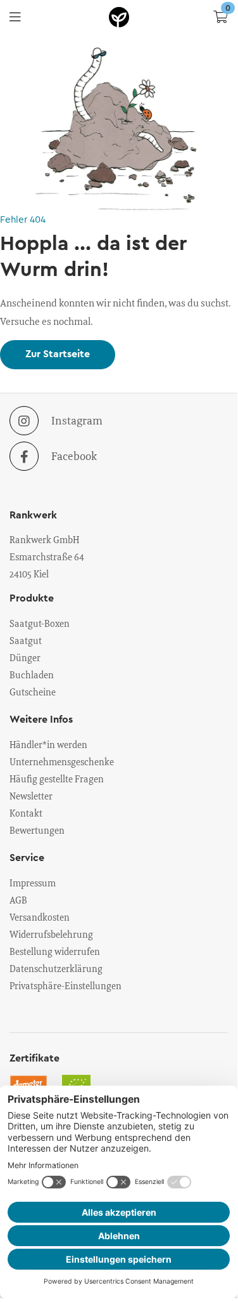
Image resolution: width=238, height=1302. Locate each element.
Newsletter (31, 796)
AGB (18, 900)
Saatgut (25, 640)
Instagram (77, 420)
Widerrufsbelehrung (51, 934)
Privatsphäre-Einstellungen (65, 985)
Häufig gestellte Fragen (56, 779)
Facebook (74, 455)
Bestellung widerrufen (54, 951)
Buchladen (31, 674)
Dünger (25, 657)
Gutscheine (32, 692)
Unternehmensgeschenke (61, 761)
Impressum (32, 883)
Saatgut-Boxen (39, 623)
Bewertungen (37, 830)
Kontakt (25, 813)
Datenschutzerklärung (56, 968)
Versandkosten (39, 917)
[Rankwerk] (119, 17)
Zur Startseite (57, 354)
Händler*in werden (48, 744)
